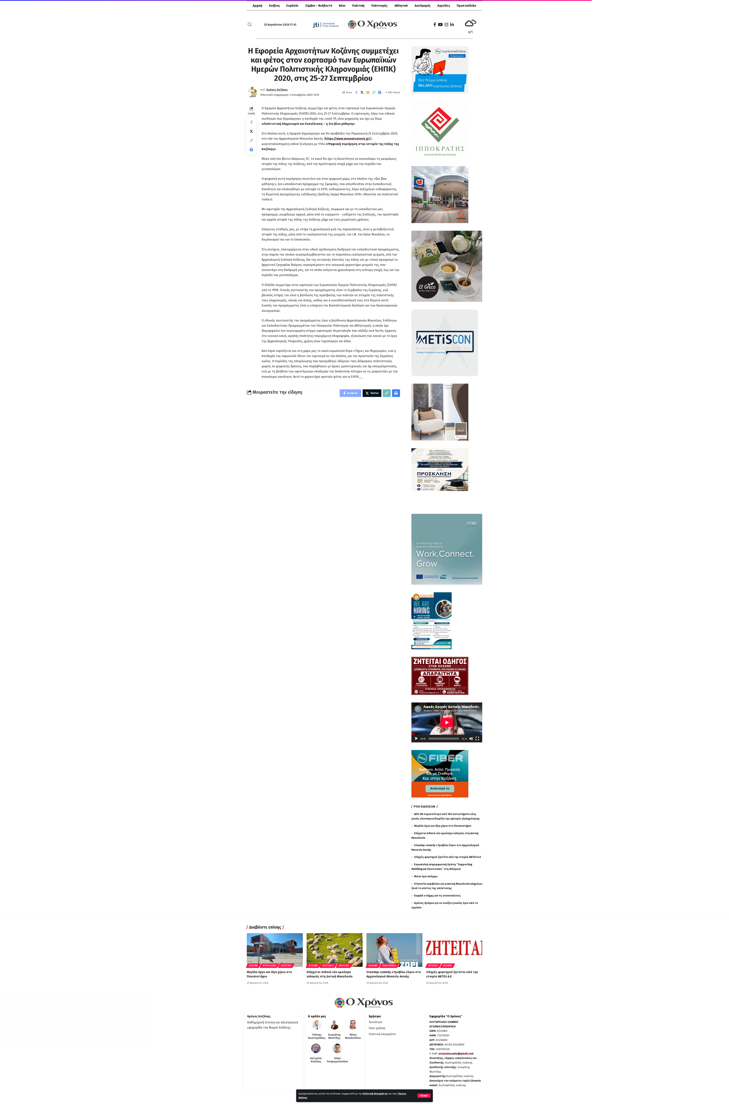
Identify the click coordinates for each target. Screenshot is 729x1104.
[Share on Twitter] (362, 92)
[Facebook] (434, 24)
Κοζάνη (253, 966)
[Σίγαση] (471, 738)
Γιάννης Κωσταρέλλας (316, 1036)
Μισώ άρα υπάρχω (425, 876)
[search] (250, 24)
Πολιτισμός (389, 966)
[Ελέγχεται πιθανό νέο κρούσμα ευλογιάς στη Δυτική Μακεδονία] (335, 950)
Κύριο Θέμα (269, 966)
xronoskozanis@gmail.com (456, 1053)
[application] (446, 722)
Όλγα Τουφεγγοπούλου (337, 1060)
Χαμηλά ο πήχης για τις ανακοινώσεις (437, 895)
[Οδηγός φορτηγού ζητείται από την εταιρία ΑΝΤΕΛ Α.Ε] (454, 950)
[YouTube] (440, 24)
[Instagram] (446, 24)
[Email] (368, 92)
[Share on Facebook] (356, 92)
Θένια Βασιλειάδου (353, 1036)
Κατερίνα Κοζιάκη (316, 1060)
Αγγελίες (433, 966)
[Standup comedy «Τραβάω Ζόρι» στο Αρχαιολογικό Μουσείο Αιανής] (394, 950)
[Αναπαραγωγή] (416, 738)
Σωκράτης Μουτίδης (334, 1036)
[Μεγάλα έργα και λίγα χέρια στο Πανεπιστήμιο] (275, 950)
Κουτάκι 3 (328, 966)
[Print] (379, 92)
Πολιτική (286, 966)
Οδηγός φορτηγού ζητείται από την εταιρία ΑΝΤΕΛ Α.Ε (447, 857)
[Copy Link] (373, 92)
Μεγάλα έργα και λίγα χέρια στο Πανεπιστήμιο (442, 826)
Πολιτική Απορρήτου (375, 1093)
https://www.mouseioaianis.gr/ (348, 138)
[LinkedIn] (452, 24)
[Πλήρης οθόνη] (477, 738)
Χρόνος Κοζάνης (277, 89)
